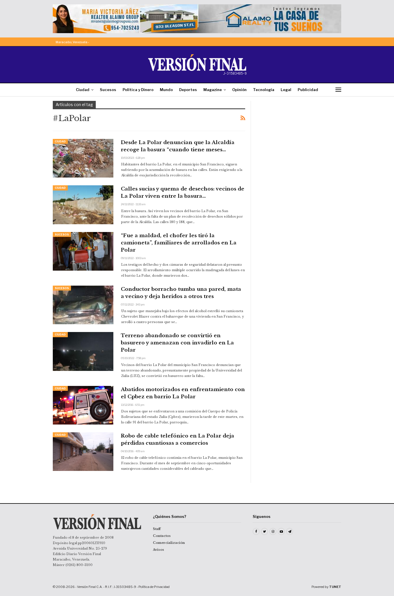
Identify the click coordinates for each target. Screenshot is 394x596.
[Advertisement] (300, 137)
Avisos (158, 550)
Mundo (166, 89)
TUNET (335, 587)
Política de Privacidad (154, 587)
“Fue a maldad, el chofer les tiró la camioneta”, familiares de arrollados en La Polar (179, 243)
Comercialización (169, 543)
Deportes (188, 89)
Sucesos (108, 89)
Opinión (239, 89)
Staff (157, 529)
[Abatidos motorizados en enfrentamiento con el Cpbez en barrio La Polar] (83, 405)
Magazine (212, 89)
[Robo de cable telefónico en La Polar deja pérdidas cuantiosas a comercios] (83, 451)
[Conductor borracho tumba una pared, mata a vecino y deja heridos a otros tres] (83, 305)
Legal (286, 89)
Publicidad (308, 89)
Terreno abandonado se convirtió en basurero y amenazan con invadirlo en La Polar (177, 343)
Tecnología (263, 89)
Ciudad (82, 89)
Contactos (162, 536)
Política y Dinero (138, 89)
